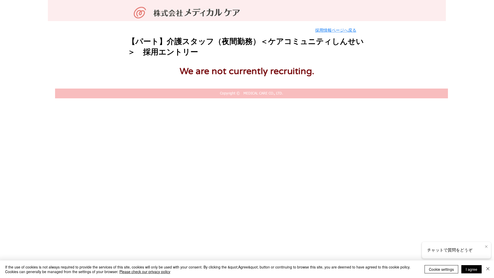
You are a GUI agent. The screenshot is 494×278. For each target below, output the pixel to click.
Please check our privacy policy (144, 271)
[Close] (488, 269)
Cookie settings (441, 269)
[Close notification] (486, 247)
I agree (471, 269)
